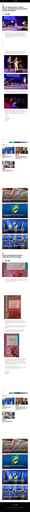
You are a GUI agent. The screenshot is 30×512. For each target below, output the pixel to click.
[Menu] (3, 1)
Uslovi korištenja (20, 507)
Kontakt (15, 507)
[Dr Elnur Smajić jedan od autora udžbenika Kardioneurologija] (15, 269)
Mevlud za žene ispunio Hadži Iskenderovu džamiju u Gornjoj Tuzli (7, 170)
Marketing (11, 507)
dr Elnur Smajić (4, 390)
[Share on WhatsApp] (7, 14)
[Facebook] (3, 34)
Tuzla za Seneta (7, 139)
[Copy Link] (8, 14)
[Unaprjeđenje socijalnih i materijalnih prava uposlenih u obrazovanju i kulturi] (15, 242)
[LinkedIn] (3, 40)
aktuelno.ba (5, 12)
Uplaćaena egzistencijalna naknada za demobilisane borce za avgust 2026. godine (15, 200)
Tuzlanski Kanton (5, 188)
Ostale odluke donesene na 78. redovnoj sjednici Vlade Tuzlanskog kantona (13, 215)
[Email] (3, 45)
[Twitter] (3, 36)
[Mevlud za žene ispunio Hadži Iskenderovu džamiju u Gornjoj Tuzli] (8, 164)
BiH (2, 5)
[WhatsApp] (3, 38)
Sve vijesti (3, 405)
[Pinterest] (3, 42)
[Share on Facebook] (6, 14)
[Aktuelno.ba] (15, 1)
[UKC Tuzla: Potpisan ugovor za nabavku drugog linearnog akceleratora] (8, 150)
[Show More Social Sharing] (10, 14)
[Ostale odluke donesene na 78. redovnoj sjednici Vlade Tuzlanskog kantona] (15, 211)
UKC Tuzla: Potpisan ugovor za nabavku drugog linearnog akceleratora (7, 157)
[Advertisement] (16, 44)
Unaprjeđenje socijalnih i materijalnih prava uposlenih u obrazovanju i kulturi (13, 246)
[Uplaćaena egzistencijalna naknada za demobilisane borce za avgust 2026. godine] (15, 195)
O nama (8, 507)
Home (3, 3)
